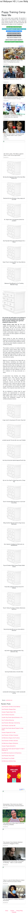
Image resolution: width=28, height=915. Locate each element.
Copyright (14, 912)
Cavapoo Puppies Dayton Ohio (9, 712)
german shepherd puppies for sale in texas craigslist (14, 29)
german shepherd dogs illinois (14, 35)
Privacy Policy (19, 910)
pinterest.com (9, 700)
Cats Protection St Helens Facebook (10, 735)
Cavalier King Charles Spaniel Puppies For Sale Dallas (12, 728)
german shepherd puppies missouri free (14, 42)
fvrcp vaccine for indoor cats (14, 33)
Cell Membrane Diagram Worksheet (10, 743)
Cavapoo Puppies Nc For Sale (8, 732)
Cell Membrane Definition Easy (9, 761)
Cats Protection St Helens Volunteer (10, 740)
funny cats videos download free (14, 27)
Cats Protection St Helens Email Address (11, 706)
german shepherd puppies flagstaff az (14, 39)
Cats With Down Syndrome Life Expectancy (11, 753)
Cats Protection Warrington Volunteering (11, 723)
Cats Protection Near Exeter (8, 755)
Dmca (6, 910)
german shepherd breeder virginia (14, 31)
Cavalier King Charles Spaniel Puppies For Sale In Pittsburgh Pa (13, 749)
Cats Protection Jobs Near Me (8, 725)
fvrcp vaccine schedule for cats (14, 37)
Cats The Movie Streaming (8, 720)
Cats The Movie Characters (8, 714)
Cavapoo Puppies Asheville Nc (9, 746)
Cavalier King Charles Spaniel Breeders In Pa (12, 717)
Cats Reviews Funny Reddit (8, 758)
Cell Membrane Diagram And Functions (11, 738)
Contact (12, 910)
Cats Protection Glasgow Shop (9, 709)
